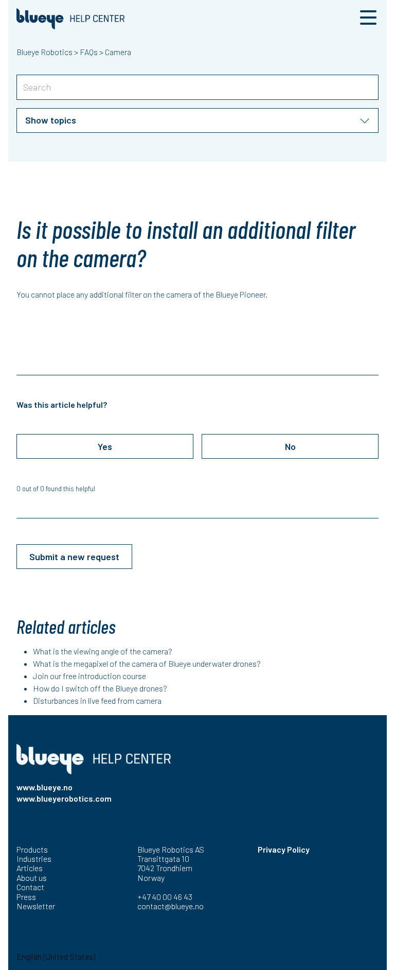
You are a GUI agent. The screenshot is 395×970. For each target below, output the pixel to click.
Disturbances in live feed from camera (97, 700)
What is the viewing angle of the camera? (102, 651)
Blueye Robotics (44, 52)
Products (32, 849)
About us (31, 877)
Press (26, 897)
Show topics (50, 120)
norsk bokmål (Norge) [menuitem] (133, 956)
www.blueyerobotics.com (64, 798)
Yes (105, 446)
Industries (33, 858)
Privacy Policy (284, 849)
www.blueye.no (44, 787)
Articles (29, 868)
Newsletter (35, 906)
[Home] (70, 18)
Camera (118, 52)
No (290, 446)
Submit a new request (74, 556)
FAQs (89, 52)
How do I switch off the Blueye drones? (100, 688)
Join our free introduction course (89, 676)
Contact (30, 887)
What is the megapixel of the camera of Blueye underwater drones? (147, 663)
